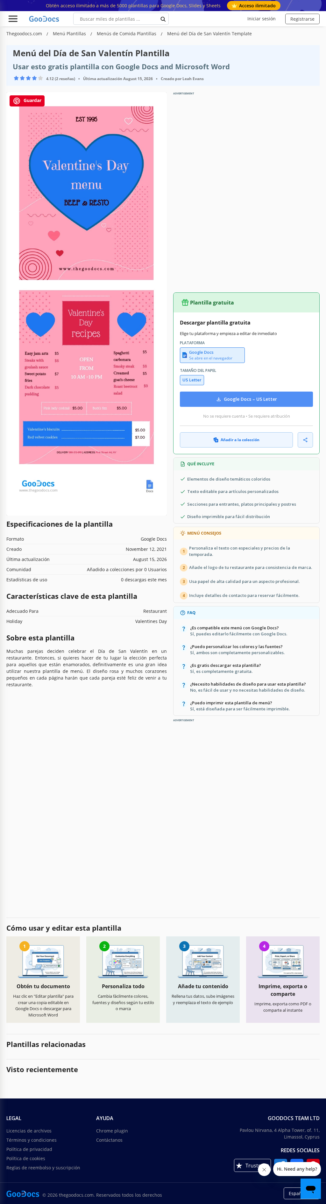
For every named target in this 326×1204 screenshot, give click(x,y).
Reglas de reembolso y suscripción (43, 1168)
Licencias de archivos (29, 1131)
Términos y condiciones (31, 1140)
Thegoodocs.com (24, 34)
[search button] (163, 19)
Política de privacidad (29, 1149)
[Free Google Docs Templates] (44, 19)
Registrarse (302, 19)
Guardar (31, 101)
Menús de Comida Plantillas (127, 34)
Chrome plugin (112, 1131)
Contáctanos (109, 1140)
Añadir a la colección (240, 439)
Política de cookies (25, 1158)
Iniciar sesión (261, 19)
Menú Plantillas (70, 34)
